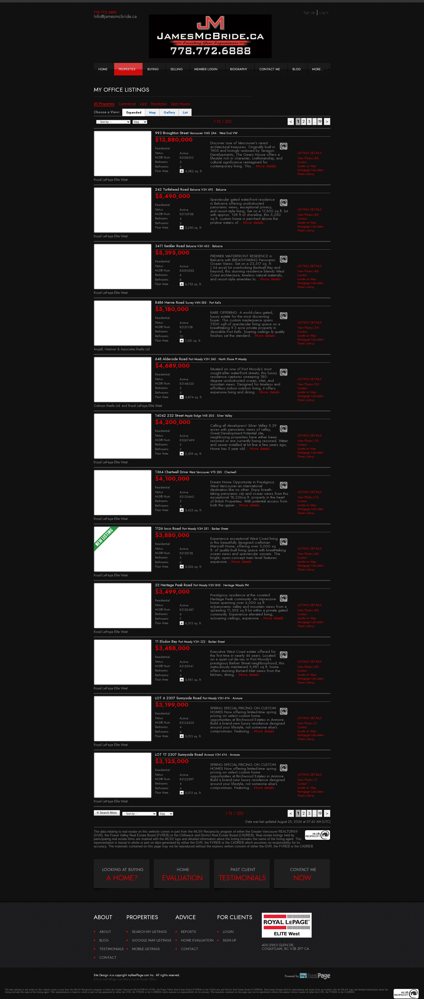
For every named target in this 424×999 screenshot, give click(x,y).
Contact (302, 162)
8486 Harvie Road (188, 302)
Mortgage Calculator (310, 170)
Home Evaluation (197, 940)
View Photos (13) (308, 497)
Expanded (133, 112)
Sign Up (309, 12)
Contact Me (269, 69)
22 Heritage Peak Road (202, 585)
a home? (122, 878)
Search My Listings (149, 931)
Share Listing (305, 174)
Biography (238, 69)
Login (228, 931)
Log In (324, 12)
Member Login (205, 69)
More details (266, 166)
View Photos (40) (308, 158)
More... (318, 69)
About (105, 931)
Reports (188, 931)
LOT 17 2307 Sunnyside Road (197, 754)
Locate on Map (306, 166)
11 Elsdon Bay (190, 641)
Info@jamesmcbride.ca (115, 16)
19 (319, 121)
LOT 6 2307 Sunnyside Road (198, 698)
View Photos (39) (308, 328)
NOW (302, 878)
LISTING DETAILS (309, 153)
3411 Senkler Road (189, 246)
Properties (127, 69)
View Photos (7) (307, 723)
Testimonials (111, 948)
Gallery (169, 112)
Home (102, 69)
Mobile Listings (146, 948)
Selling (177, 69)
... (314, 121)
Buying (153, 69)
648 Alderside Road (201, 359)
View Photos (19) (308, 441)
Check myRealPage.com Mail (111, 979)
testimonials (242, 878)
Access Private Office (144, 979)
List (185, 112)
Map (152, 112)
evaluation (182, 878)
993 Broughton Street (196, 133)
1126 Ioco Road (191, 528)
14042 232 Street (193, 415)
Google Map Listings (151, 940)
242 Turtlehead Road (190, 189)
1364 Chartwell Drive (195, 472)
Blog (296, 69)
